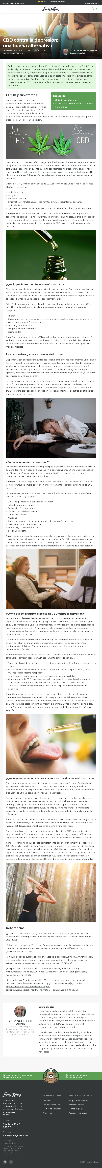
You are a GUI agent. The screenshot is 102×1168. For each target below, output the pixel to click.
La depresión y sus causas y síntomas (74, 103)
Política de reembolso (77, 1113)
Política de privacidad (52, 1109)
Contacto (47, 1101)
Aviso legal (47, 1113)
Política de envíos (76, 1105)
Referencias (61, 107)
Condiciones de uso (51, 1105)
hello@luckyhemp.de (15, 1135)
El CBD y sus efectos (65, 100)
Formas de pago (75, 1109)
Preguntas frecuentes (78, 1101)
